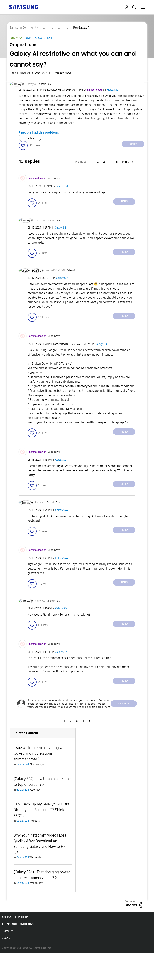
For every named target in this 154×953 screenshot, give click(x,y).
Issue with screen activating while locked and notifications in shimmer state (41, 753)
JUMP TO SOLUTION (39, 38)
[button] (138, 85)
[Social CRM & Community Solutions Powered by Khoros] (133, 904)
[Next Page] (97, 721)
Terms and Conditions (18, 924)
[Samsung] (23, 7)
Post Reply (124, 703)
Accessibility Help (15, 917)
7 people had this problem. (39, 132)
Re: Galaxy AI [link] (81, 27)
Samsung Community (24, 27)
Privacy (7, 931)
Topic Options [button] (137, 37)
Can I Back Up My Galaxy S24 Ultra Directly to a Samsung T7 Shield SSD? (41, 810)
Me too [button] (30, 137)
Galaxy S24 (113, 89)
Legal (6, 938)
